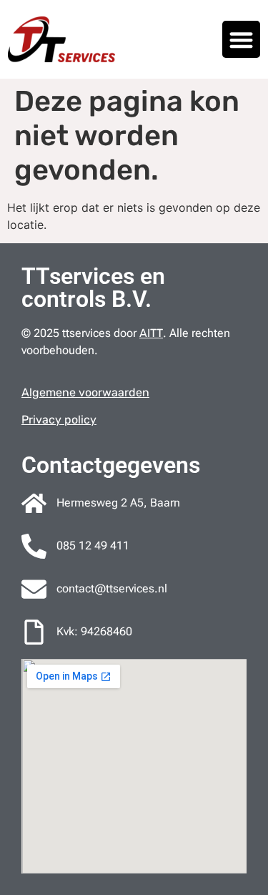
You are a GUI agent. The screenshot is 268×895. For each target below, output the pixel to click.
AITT (151, 333)
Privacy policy (58, 419)
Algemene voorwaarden (85, 392)
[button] (241, 40)
